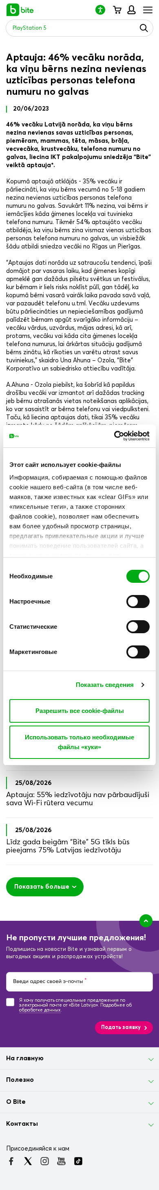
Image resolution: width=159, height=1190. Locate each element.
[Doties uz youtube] (61, 1161)
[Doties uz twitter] (28, 1161)
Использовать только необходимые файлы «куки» (79, 742)
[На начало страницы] (145, 920)
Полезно (20, 1080)
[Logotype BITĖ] (20, 9)
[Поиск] (144, 28)
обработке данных (40, 1010)
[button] (103, 10)
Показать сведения (105, 684)
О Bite (16, 1101)
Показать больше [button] (41, 887)
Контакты (22, 1123)
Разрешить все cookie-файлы (79, 710)
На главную (25, 1058)
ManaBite (131, 9)
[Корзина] (117, 9)
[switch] (138, 601)
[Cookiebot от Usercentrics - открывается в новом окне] (114, 436)
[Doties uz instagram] (45, 1161)
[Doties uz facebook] (11, 1161)
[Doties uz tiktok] (78, 1161)
